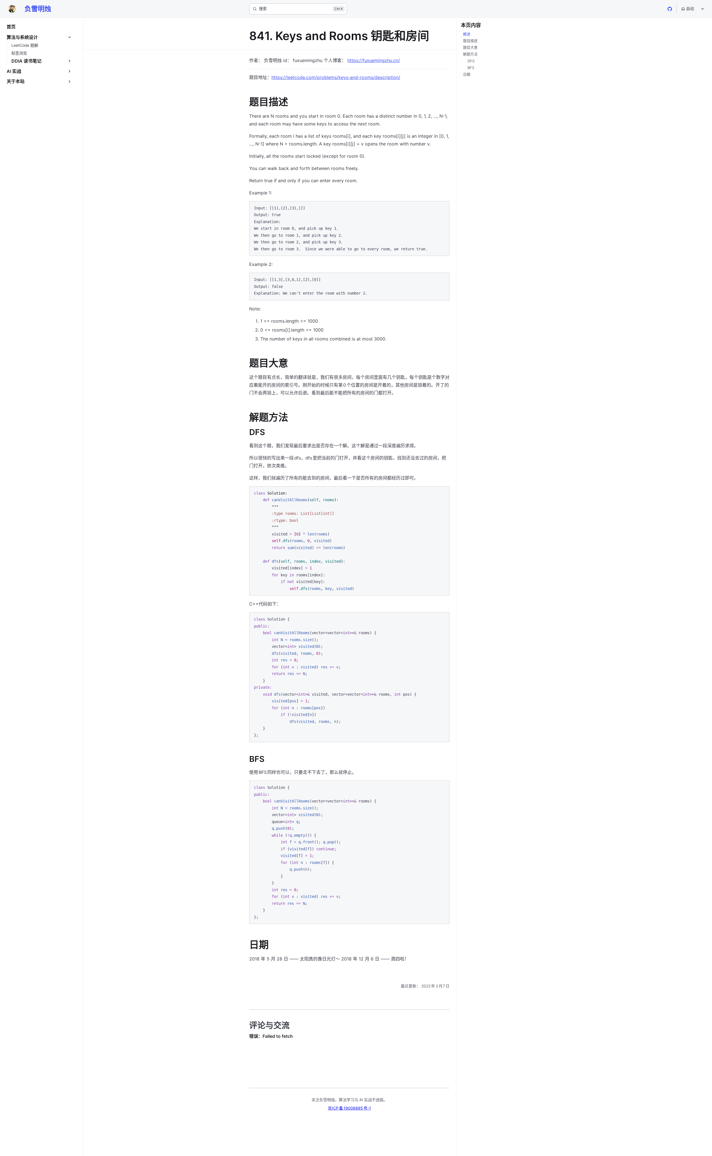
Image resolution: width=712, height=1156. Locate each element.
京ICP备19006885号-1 (349, 1108)
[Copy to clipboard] (442, 207)
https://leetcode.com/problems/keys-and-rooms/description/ (335, 77)
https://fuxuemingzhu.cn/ (373, 60)
